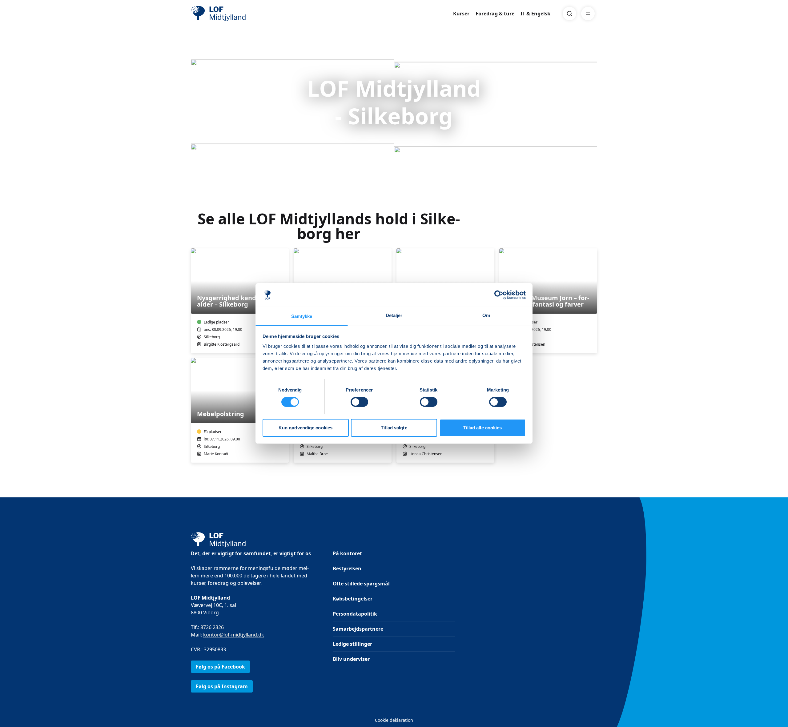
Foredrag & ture (495, 13)
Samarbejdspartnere (358, 628)
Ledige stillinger (352, 644)
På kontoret (347, 553)
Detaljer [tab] (394, 315)
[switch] (359, 402)
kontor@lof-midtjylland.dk (233, 634)
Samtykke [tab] (301, 316)
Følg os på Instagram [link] (222, 686)
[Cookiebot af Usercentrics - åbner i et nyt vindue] (499, 294)
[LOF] (236, 14)
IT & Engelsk (535, 13)
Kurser (461, 13)
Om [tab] (486, 315)
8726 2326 (212, 627)
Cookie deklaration (394, 720)
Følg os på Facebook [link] (220, 666)
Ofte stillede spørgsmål (361, 583)
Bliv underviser (351, 659)
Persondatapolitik (355, 613)
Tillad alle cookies (482, 427)
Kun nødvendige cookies (305, 427)
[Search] (569, 13)
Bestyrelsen (347, 568)
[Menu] (588, 13)
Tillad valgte (394, 427)
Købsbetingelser (352, 598)
